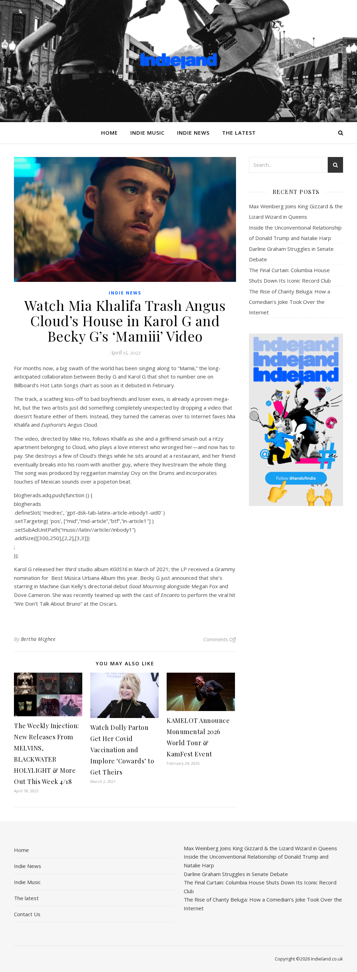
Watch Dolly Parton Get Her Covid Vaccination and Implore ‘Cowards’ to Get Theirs (122, 749)
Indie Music (147, 132)
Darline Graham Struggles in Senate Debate (236, 873)
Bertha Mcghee (38, 639)
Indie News (193, 132)
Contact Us (27, 914)
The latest (239, 132)
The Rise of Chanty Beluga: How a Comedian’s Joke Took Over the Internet (289, 302)
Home (109, 132)
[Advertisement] (296, 621)
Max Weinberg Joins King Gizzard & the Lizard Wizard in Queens (260, 848)
